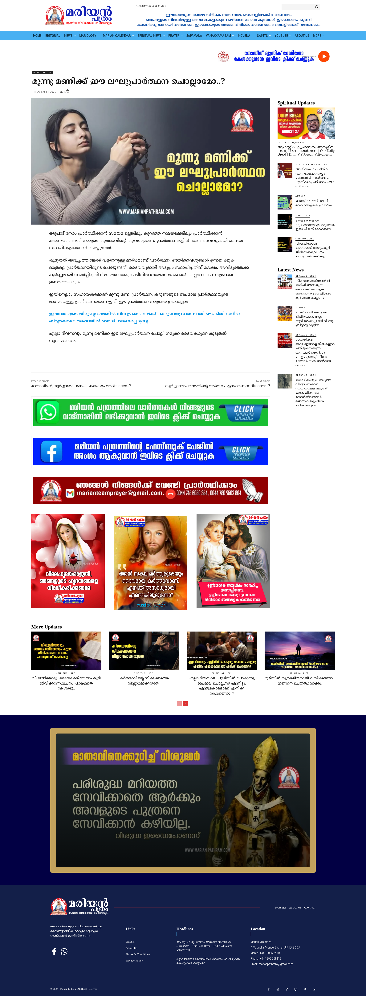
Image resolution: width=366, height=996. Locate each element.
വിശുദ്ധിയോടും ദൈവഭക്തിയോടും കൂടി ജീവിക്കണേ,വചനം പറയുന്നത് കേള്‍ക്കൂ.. (66, 683)
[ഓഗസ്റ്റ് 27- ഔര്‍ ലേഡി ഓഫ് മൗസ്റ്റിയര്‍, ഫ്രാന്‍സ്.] (285, 202)
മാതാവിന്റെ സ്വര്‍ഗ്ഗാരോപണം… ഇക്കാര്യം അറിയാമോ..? (81, 386)
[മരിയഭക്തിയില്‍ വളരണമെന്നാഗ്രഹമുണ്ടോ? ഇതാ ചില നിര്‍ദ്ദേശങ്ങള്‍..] (285, 221)
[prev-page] (179, 703)
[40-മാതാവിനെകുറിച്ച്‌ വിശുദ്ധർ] (183, 800)
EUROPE (300, 308)
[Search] (316, 7)
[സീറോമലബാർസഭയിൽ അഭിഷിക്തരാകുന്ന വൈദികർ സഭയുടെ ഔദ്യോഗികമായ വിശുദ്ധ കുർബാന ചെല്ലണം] (285, 281)
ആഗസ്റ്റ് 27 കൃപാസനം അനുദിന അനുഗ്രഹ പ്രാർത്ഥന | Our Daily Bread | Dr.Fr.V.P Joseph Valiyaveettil (306, 150)
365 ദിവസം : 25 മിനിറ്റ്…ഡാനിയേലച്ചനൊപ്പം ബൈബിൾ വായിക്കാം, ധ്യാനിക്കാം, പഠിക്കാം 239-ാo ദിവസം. (314, 178)
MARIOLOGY (302, 216)
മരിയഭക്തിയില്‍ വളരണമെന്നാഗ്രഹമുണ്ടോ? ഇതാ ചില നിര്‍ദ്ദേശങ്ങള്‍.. (315, 225)
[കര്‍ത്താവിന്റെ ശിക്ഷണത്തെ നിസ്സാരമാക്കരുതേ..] (144, 651)
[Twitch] (296, 989)
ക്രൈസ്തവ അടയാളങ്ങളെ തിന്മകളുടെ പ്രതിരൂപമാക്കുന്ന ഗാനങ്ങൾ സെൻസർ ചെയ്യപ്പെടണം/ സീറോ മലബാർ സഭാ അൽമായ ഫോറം (315, 352)
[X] (313, 93)
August (300, 196)
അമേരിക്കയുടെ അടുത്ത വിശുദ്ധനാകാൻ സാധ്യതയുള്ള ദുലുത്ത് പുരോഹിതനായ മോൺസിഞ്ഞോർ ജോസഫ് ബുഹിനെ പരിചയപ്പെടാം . (313, 393)
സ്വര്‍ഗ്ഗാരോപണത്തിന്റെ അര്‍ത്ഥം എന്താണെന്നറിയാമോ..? (217, 386)
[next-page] (185, 703)
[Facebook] (304, 93)
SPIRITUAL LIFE (42, 72)
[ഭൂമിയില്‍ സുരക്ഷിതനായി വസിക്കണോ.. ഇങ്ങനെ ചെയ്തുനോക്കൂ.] (300, 651)
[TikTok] (287, 989)
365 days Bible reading (311, 164)
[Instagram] (278, 989)
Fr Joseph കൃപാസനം (291, 142)
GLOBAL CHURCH (305, 375)
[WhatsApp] (331, 93)
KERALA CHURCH (305, 276)
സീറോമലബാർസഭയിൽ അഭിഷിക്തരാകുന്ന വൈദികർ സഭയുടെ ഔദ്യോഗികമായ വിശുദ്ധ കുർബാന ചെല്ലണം (313, 289)
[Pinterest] (322, 93)
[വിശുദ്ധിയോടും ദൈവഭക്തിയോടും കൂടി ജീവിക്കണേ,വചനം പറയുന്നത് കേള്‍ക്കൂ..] (285, 244)
